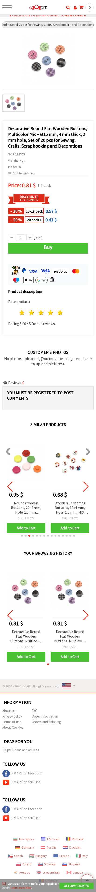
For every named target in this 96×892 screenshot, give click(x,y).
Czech (18, 856)
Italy (85, 856)
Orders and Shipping (46, 722)
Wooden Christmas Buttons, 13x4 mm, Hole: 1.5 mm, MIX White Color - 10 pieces (26, 508)
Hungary (41, 856)
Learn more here (21, 888)
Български (26, 839)
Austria (51, 847)
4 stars (50, 312)
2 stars (32, 312)
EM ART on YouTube (26, 782)
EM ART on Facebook (27, 773)
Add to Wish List (24, 173)
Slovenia (74, 864)
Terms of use (11, 722)
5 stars (60, 312)
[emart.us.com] (30, 8)
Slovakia (50, 864)
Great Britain (51, 872)
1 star (22, 312)
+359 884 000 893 (73, 15)
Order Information (45, 716)
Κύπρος (24, 872)
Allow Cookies (76, 886)
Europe (64, 856)
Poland (26, 864)
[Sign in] (75, 7)
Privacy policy (12, 716)
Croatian (75, 847)
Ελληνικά (53, 839)
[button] (22, 536)
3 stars (41, 312)
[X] (4, 884)
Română (77, 839)
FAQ (35, 710)
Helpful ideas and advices (20, 750)
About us (8, 710)
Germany (27, 847)
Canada (78, 872)
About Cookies (13, 727)
